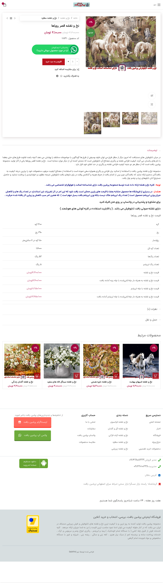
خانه (75, 18)
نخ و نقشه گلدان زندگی (22, 382)
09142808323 (136, 460)
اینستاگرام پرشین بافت (35, 422)
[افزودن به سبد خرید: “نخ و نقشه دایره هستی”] (116, 376)
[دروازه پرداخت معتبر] (32, 524)
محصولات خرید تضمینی (150, 449)
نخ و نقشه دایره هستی (101, 382)
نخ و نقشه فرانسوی (119, 422)
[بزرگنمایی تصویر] (151, 104)
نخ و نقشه (65, 18)
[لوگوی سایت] (81, 4)
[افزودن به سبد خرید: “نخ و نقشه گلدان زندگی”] (37, 376)
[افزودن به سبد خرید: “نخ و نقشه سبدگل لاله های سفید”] (77, 376)
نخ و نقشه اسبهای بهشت (141, 382)
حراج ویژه (156, 442)
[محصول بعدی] (7, 18)
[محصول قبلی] (15, 18)
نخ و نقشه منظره (49, 18)
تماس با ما (90, 422)
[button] (154, 63)
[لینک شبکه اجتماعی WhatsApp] (61, 76)
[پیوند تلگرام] (57, 76)
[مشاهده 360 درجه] (151, 95)
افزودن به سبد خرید (54, 61)
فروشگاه (157, 435)
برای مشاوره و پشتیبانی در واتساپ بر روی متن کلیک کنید (130, 202)
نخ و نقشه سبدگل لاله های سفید (61, 382)
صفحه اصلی (155, 422)
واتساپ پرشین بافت (86, 435)
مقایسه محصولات (87, 442)
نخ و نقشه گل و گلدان (118, 428)
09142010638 (141, 466)
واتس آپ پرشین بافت (35, 435)
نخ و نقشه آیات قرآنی (118, 435)
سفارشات (91, 428)
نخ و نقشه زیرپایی (120, 449)
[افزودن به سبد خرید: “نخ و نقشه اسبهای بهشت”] (155, 376)
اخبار (158, 428)
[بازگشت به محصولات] (11, 18)
